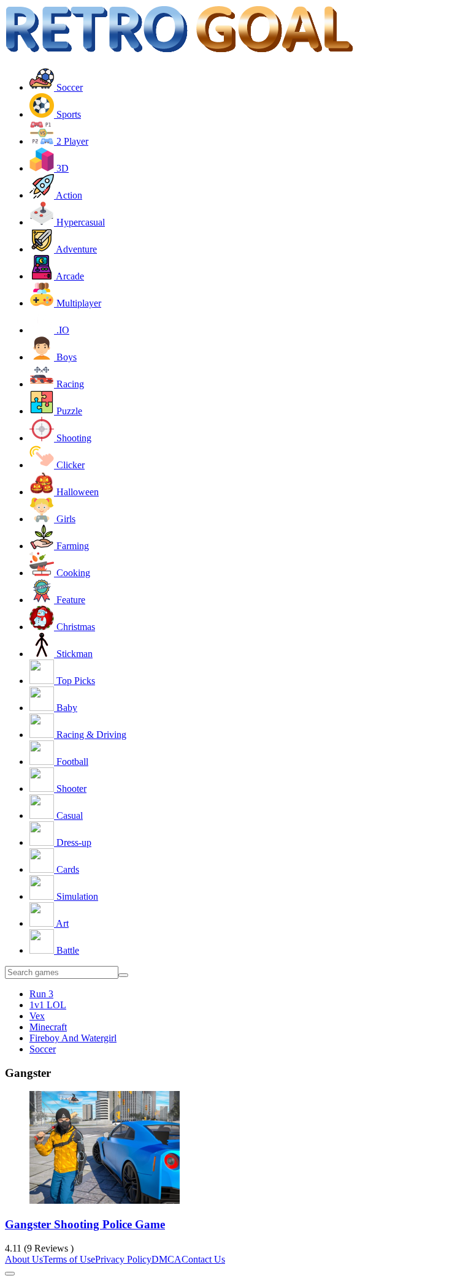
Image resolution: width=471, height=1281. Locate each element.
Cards (66, 869)
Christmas (74, 626)
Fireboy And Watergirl (73, 1038)
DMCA (166, 1259)
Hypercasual (79, 222)
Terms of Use (69, 1259)
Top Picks (74, 680)
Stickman (73, 653)
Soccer (68, 87)
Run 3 (41, 994)
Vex (37, 1016)
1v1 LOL (47, 1005)
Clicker (69, 465)
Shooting (72, 438)
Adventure (75, 249)
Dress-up (72, 842)
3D (61, 168)
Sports (67, 114)
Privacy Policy (123, 1259)
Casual (68, 815)
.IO (61, 330)
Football (71, 761)
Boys (65, 357)
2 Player (71, 141)
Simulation (76, 896)
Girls (64, 519)
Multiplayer (77, 303)
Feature (69, 600)
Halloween (76, 492)
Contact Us (203, 1259)
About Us (24, 1259)
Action (68, 195)
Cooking (72, 573)
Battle (66, 950)
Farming (71, 546)
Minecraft (48, 1027)
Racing (69, 384)
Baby (65, 707)
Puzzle (68, 411)
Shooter (70, 788)
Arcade (69, 276)
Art (61, 923)
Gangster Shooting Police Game (85, 1224)
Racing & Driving (90, 734)
